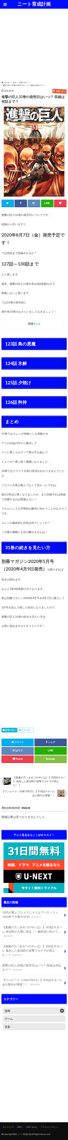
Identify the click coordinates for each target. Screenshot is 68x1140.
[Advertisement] (34, 45)
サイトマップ (8, 1127)
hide (37, 323)
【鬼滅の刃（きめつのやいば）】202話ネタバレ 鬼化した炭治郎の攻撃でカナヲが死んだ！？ (32, 950)
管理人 (20, 1127)
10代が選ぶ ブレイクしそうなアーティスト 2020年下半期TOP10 (30, 914)
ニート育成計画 (34, 4)
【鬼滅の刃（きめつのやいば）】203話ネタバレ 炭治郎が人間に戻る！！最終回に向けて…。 (32, 931)
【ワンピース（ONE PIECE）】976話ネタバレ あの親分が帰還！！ (33, 982)
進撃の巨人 (10, 730)
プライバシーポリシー (50, 1127)
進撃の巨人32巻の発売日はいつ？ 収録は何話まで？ (31, 967)
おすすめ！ (26, 730)
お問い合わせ (31, 1127)
